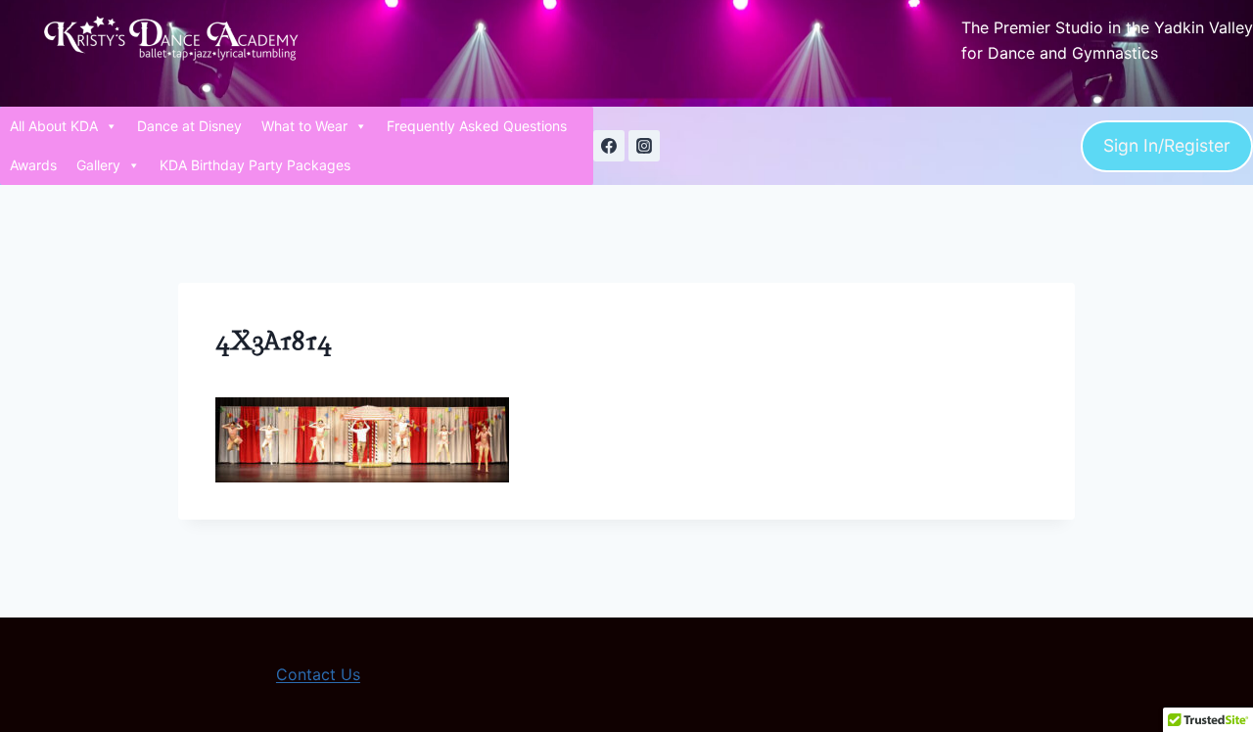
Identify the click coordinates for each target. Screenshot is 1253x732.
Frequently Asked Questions (477, 125)
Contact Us (318, 674)
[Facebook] (609, 145)
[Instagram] (644, 145)
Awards (33, 165)
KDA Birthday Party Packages (255, 165)
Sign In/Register (1166, 145)
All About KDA (54, 125)
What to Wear (304, 125)
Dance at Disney (189, 125)
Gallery (98, 165)
